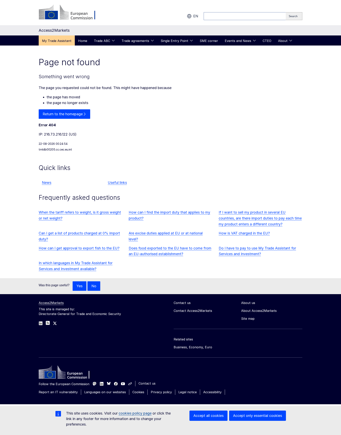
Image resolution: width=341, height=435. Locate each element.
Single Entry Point (174, 41)
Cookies (138, 392)
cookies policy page (135, 413)
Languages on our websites (105, 392)
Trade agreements (135, 41)
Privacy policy (161, 392)
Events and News (238, 41)
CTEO (267, 41)
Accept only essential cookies (257, 416)
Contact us (147, 383)
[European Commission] (70, 12)
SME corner (209, 41)
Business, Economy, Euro (193, 347)
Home (82, 41)
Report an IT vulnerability (58, 392)
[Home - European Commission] (67, 373)
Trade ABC (102, 41)
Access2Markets (51, 303)
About (283, 41)
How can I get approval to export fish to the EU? (79, 248)
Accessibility (212, 392)
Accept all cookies (208, 416)
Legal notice (187, 392)
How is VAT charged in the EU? (244, 233)
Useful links (117, 182)
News (46, 182)
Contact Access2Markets (193, 311)
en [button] (195, 16)
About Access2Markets (259, 311)
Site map (248, 319)
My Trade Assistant (56, 41)
